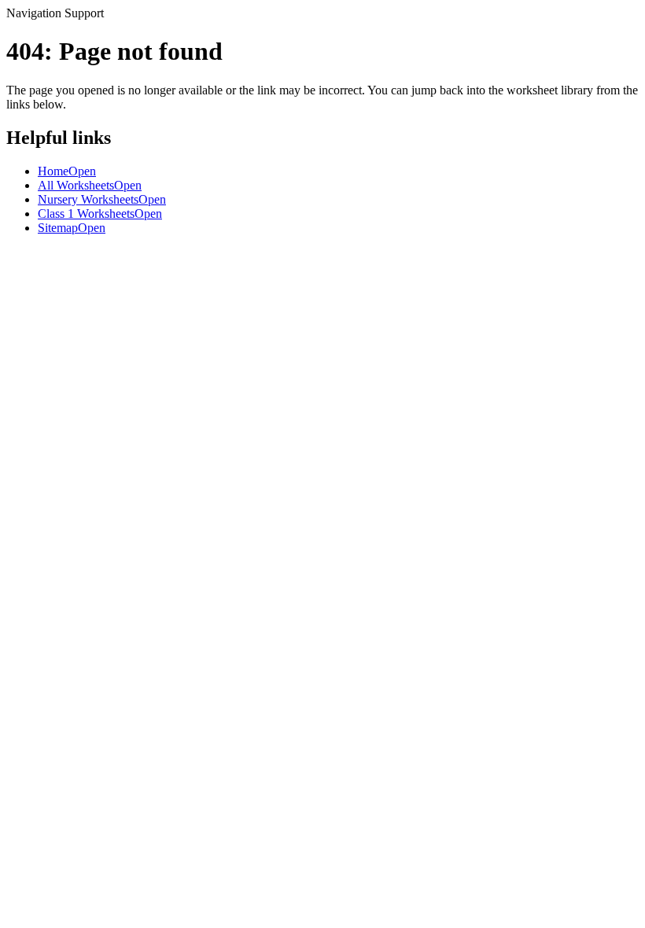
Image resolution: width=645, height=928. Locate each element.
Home (67, 171)
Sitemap (71, 227)
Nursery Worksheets (102, 199)
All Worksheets (90, 185)
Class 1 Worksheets (100, 213)
